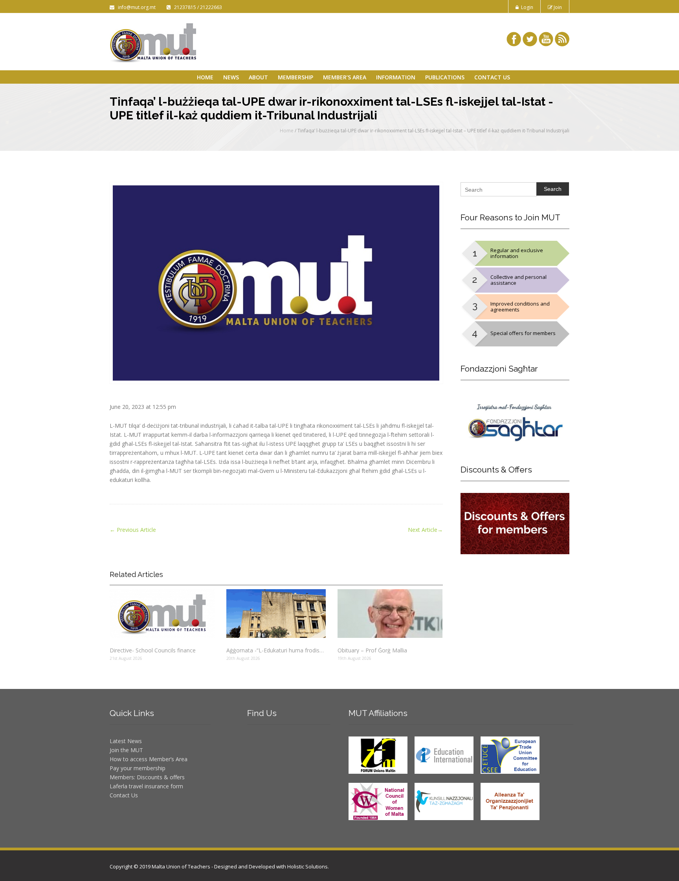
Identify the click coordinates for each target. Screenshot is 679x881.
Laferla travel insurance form (146, 786)
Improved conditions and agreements (520, 306)
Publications (444, 77)
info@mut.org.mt (135, 7)
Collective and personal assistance (518, 279)
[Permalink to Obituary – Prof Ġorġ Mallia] (390, 613)
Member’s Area (344, 77)
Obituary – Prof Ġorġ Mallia (372, 650)
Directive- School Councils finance (153, 650)
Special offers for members (523, 333)
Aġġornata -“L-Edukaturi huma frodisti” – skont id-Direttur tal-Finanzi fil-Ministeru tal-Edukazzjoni (275, 650)
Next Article (425, 529)
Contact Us (492, 77)
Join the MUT (126, 750)
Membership (295, 77)
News (231, 77)
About (258, 77)
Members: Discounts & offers (147, 777)
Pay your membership (137, 768)
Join (557, 7)
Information (395, 77)
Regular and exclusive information (516, 253)
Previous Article (133, 529)
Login (526, 7)
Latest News (126, 741)
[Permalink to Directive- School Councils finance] (162, 613)
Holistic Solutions (307, 866)
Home (205, 77)
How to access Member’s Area (148, 759)
